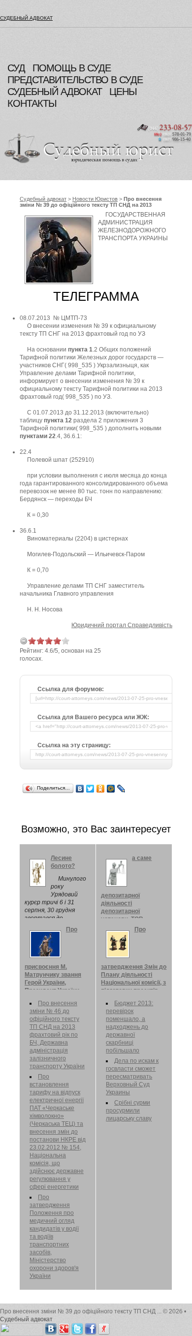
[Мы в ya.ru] (104, 1327)
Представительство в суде (75, 79)
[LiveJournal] (121, 788)
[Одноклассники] (101, 788)
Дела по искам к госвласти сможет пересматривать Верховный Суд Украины (132, 1076)
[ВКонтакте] (80, 788)
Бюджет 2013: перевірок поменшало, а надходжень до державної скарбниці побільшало (129, 1027)
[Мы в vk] (51, 1327)
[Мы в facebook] (90, 1327)
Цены (123, 91)
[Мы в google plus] (64, 1327)
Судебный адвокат (26, 18)
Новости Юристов (95, 199)
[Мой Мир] (111, 788)
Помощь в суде (71, 68)
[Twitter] (90, 788)
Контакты (32, 103)
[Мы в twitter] (77, 1327)
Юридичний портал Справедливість (121, 625)
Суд (16, 68)
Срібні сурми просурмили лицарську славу (129, 1110)
